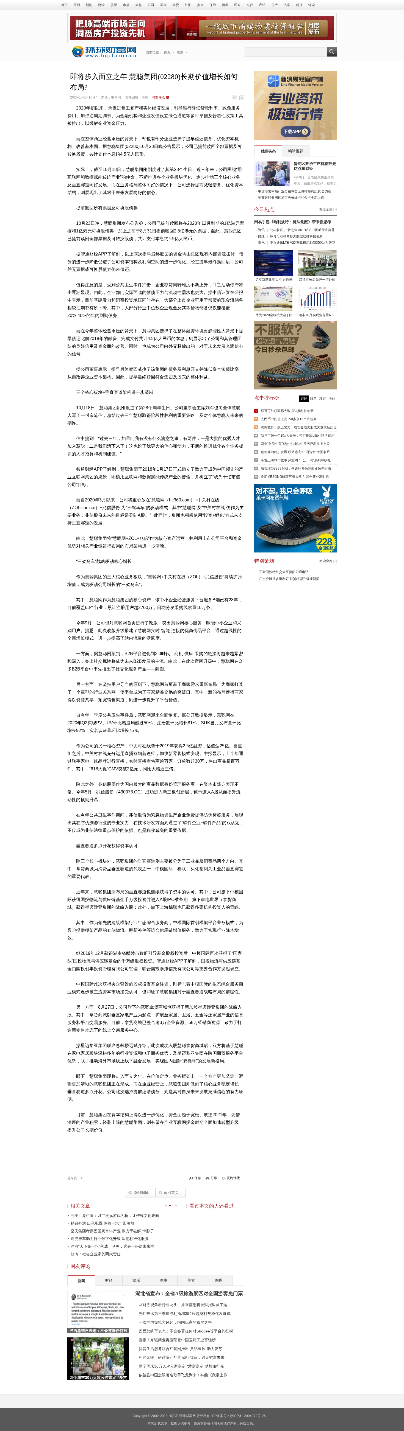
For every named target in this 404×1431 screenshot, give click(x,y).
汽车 (287, 5)
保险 (212, 5)
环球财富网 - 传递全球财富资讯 (104, 52)
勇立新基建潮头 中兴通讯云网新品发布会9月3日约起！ (273, 280)
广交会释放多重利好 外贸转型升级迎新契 (289, 579)
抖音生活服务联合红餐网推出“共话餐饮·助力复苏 (180, 1348)
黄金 (200, 5)
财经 (101, 5)
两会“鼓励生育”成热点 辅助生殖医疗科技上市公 (295, 444)
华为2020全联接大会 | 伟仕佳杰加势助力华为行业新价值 (274, 315)
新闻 (89, 5)
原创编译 (141, 1192)
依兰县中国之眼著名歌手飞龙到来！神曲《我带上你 (183, 1375)
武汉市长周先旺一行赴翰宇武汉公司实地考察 (317, 280)
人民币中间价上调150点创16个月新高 (289, 419)
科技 (299, 5)
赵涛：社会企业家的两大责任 (96, 1254)
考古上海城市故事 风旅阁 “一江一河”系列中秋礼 (296, 460)
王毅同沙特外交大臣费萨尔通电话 (284, 572)
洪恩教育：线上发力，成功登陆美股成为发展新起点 (299, 427)
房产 (274, 5)
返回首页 (171, 1192)
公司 (151, 5)
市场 (126, 5)
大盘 (138, 5)
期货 (175, 5)
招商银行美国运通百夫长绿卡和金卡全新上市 (291, 198)
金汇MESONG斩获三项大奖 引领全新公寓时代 (295, 477)
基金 (163, 5)
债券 (225, 5)
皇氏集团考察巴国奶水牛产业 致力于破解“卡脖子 (112, 1231)
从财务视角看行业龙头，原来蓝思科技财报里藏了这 (183, 1305)
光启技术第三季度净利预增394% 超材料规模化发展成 (185, 1313)
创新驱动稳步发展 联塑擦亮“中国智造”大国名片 (295, 452)
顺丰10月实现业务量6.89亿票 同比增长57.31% (317, 315)
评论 (311, 5)
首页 (64, 5)
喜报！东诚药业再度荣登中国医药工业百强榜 (177, 1340)
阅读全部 (326, 209)
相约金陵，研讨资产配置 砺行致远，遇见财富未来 (182, 1357)
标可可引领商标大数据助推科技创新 (296, 236)
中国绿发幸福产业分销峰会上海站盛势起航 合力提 (294, 191)
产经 (262, 5)
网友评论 (158, 97)
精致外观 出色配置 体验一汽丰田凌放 (102, 1223)
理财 (237, 5)
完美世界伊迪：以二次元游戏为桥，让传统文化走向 (115, 1215)
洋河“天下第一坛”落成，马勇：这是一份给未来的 (112, 1246)
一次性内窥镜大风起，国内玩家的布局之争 (175, 1322)
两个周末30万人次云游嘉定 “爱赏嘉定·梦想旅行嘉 (181, 1366)
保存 (197, 1178)
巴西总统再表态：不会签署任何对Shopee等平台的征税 (186, 1331)
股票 (113, 5)
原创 (76, 5)
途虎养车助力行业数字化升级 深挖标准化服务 (110, 1238)
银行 (250, 5)
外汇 (188, 5)
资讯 (261, 230)
